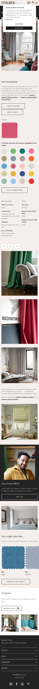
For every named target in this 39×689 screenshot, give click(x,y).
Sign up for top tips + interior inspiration (13, 643)
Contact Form (19, 677)
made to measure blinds (9, 399)
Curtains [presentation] (5, 662)
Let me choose (19, 23)
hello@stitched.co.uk (19, 675)
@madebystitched (9, 608)
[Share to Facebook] (4, 246)
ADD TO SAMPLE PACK (14, 190)
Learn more (9, 19)
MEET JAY (19, 497)
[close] (32, 4)
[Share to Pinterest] (10, 246)
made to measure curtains (25, 397)
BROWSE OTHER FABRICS (16, 582)
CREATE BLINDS (12, 112)
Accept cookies (19, 28)
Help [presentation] (3, 656)
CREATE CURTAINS (13, 106)
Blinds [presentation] (4, 668)
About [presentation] (4, 650)
